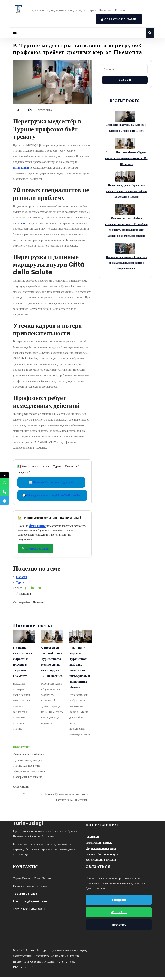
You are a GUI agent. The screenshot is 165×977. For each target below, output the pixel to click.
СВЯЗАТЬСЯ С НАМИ (116, 17)
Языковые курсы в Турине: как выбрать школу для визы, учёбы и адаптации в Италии (79, 667)
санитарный (21, 168)
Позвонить (119, 925)
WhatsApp (119, 912)
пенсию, (22, 223)
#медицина (23, 594)
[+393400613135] (4, 482)
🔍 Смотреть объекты (35, 549)
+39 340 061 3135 (25, 894)
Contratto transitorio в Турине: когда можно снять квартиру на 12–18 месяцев (52, 661)
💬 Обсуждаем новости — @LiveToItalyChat (52, 495)
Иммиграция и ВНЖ (99, 843)
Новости (21, 577)
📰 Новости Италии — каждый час (51, 482)
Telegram (119, 900)
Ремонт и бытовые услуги (102, 854)
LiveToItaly (37, 526)
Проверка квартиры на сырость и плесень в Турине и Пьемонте (22, 661)
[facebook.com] (25, 588)
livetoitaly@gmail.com (30, 901)
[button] (15, 33)
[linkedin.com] (32, 588)
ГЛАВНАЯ (92, 837)
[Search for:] (125, 70)
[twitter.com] (39, 588)
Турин (20, 582)
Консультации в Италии (101, 860)
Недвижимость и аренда (101, 848)
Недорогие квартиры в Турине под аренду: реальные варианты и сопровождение (126, 262)
